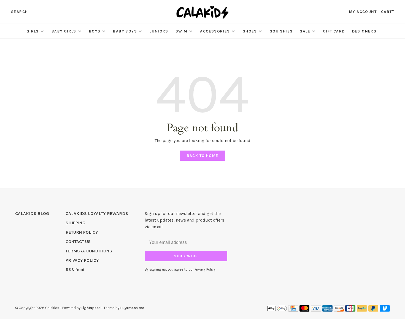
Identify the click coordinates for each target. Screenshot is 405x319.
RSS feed (75, 269)
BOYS (95, 31)
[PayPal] (362, 310)
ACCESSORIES (215, 31)
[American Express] (327, 310)
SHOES (250, 31)
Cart (387, 11)
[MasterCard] (304, 310)
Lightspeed (91, 308)
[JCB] (350, 310)
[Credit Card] (293, 310)
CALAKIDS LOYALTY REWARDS (97, 213)
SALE (305, 31)
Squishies (281, 31)
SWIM (181, 31)
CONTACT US (78, 241)
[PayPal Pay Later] (373, 310)
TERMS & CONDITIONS (89, 250)
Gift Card (334, 31)
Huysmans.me (132, 308)
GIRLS (32, 31)
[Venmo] (385, 310)
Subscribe (186, 256)
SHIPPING (75, 222)
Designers (364, 31)
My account (363, 11)
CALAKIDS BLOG (32, 213)
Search (19, 11)
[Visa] (316, 310)
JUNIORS (159, 31)
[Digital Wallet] (277, 310)
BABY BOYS (125, 31)
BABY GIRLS (64, 31)
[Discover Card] (339, 310)
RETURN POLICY (82, 232)
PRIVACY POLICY (82, 260)
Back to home (202, 155)
